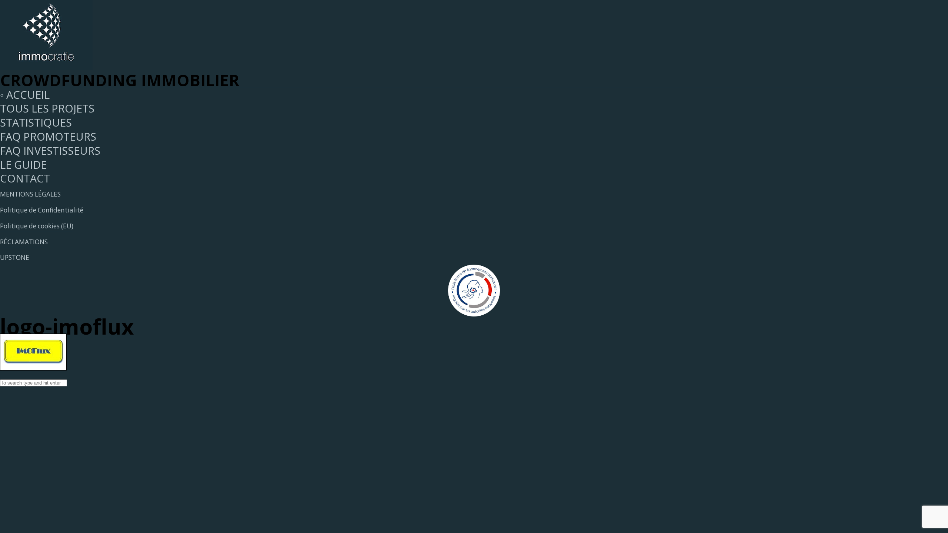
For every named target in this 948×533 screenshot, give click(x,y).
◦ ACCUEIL (25, 94)
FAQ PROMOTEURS (48, 136)
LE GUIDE (23, 164)
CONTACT (25, 178)
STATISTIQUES (36, 122)
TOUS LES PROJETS (47, 108)
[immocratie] (46, 66)
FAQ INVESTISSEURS (50, 150)
